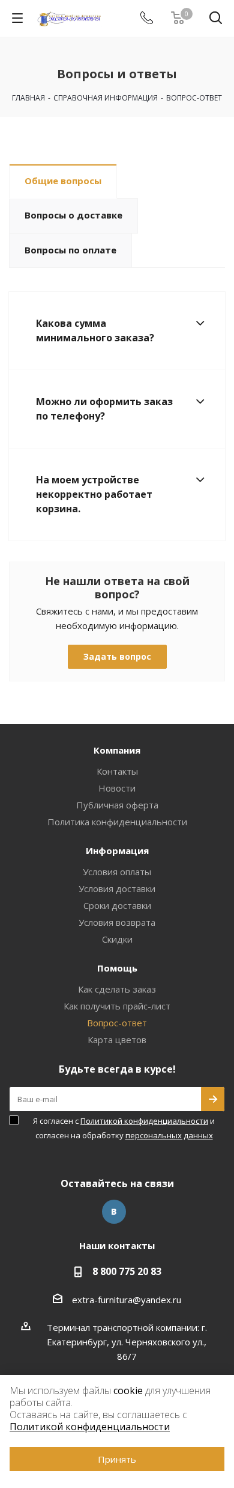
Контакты (117, 771)
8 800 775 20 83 (126, 1271)
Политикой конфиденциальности (144, 1120)
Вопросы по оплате (70, 250)
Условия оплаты (117, 872)
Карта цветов (117, 1040)
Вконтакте (114, 1212)
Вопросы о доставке (73, 215)
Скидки (117, 939)
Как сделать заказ (117, 989)
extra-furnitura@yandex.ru (126, 1300)
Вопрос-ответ (117, 1023)
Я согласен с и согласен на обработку (124, 1128)
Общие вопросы (63, 181)
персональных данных (169, 1135)
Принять (117, 1459)
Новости (117, 788)
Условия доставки (117, 888)
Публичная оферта (117, 805)
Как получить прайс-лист (117, 1006)
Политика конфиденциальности (117, 822)
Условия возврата (117, 922)
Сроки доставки (117, 905)
